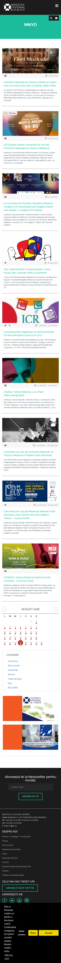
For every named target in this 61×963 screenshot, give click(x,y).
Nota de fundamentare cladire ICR (16, 866)
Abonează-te (30, 796)
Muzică (11, 674)
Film (10, 683)
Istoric (4, 854)
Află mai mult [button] (9, 957)
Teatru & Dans (15, 679)
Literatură (13, 661)
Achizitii (5, 862)
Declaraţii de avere (10, 858)
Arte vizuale (14, 665)
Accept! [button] (48, 933)
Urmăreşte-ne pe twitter (20, 888)
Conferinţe (13, 670)
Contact (5, 871)
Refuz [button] (33, 933)
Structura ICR (7, 845)
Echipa (5, 841)
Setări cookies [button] (21, 933)
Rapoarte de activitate (11, 849)
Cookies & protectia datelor (13, 875)
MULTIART (13, 688)
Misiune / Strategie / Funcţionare (16, 836)
